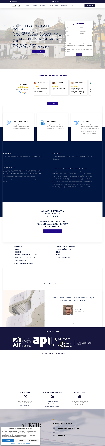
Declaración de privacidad (24, 443)
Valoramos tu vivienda (38, 5)
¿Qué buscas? (82, 31)
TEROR (58, 255)
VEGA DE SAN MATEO (63, 258)
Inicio (27, 5)
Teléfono (81, 27)
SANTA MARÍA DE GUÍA (63, 249)
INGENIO (18, 252)
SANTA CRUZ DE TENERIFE (24, 263)
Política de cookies (15, 443)
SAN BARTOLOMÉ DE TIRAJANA (25, 258)
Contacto (64, 5)
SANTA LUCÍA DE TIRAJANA (65, 246)
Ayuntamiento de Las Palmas (52, 406)
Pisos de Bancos (53, 5)
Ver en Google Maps (25, 405)
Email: (66, 31)
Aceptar (8, 440)
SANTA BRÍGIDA (20, 260)
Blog (71, 5)
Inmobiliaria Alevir (62, 423)
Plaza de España (52, 404)
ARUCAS (18, 249)
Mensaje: (67, 35)
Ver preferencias (32, 440)
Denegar (20, 440)
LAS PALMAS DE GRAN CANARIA (26, 255)
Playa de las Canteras (52, 401)
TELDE (58, 252)
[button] (38, 428)
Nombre (67, 27)
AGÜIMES (18, 246)
